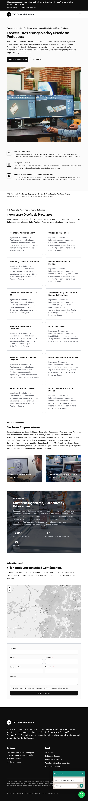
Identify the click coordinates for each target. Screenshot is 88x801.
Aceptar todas (12, 7)
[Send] (81, 786)
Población (49, 667)
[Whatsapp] (81, 794)
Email (12, 657)
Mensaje (13, 676)
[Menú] (80, 14)
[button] (44, 611)
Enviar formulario (44, 693)
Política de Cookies (52, 756)
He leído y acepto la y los (41, 688)
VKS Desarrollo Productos (23, 14)
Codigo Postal (15, 667)
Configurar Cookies (52, 767)
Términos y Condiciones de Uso (57, 688)
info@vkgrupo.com (14, 762)
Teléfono (49, 657)
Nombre (13, 648)
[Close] (82, 773)
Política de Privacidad (34, 688)
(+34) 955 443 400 (14, 758)
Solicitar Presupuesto (16, 59)
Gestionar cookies (29, 7)
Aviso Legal (49, 753)
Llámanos (35, 59)
